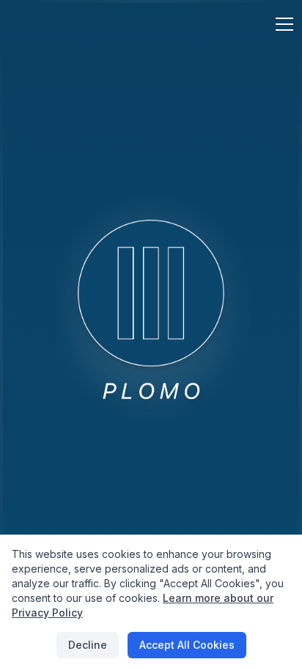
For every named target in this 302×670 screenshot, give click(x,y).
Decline (87, 645)
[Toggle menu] (275, 25)
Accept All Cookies (187, 645)
